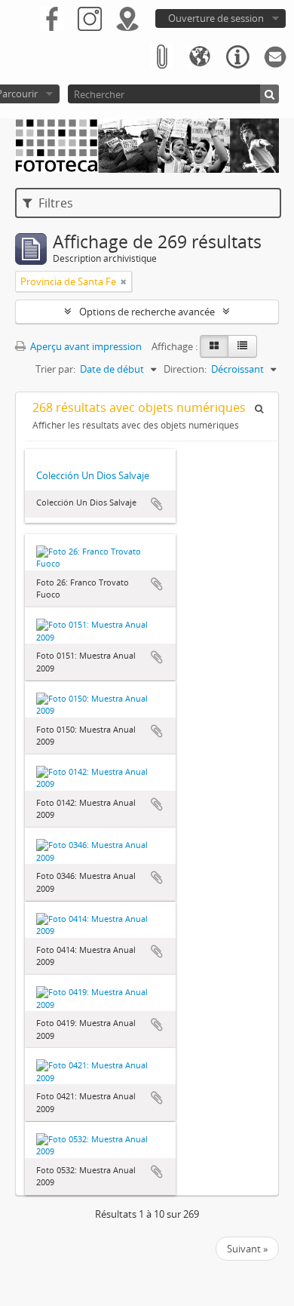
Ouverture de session (216, 18)
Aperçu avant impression (85, 346)
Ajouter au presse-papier (156, 504)
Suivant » (247, 1248)
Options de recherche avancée (147, 311)
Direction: (185, 369)
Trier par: (55, 369)
